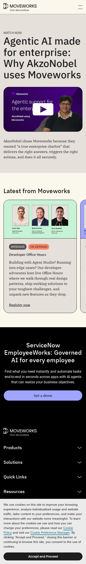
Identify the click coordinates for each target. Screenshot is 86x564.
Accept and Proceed (43, 556)
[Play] (43, 109)
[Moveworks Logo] (20, 7)
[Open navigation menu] (80, 7)
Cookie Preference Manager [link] (50, 532)
